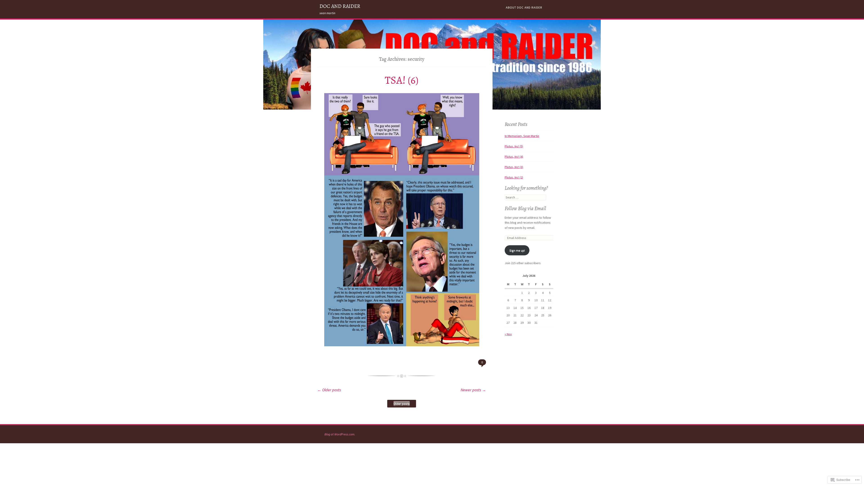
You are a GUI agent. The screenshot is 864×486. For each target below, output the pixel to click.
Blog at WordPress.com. (339, 434)
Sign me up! (517, 250)
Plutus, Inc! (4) (514, 157)
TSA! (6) (401, 80)
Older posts (329, 389)
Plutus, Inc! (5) (514, 146)
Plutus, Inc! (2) (514, 177)
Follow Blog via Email (525, 208)
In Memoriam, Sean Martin (522, 136)
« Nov (508, 334)
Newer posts (473, 389)
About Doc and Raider (524, 7)
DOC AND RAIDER (340, 6)
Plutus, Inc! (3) (514, 167)
